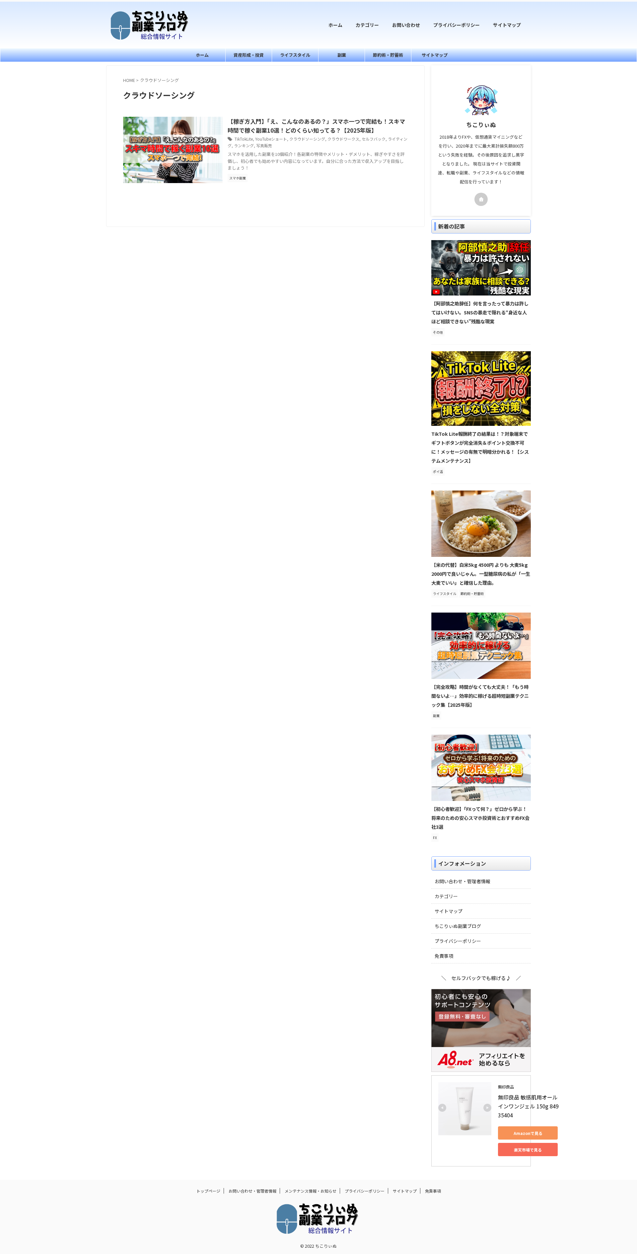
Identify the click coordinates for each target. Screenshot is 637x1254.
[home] (481, 199)
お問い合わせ (406, 25)
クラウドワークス (343, 139)
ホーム (335, 25)
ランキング (244, 145)
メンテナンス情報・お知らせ (310, 1191)
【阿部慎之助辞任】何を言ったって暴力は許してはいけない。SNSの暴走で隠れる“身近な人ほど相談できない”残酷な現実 (480, 312)
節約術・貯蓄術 (388, 55)
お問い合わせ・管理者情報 (462, 881)
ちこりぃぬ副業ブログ (458, 926)
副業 (341, 55)
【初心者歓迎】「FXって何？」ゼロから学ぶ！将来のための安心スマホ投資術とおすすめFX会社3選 (480, 817)
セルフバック (374, 139)
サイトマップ (507, 25)
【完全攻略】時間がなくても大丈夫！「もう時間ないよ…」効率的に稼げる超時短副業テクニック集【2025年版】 (480, 695)
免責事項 (444, 956)
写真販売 (264, 145)
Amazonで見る (528, 1133)
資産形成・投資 (249, 55)
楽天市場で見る (528, 1150)
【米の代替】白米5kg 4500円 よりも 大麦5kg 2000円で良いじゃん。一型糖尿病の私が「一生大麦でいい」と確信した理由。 (480, 573)
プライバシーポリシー (456, 25)
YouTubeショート (271, 139)
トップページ (208, 1191)
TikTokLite (244, 139)
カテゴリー (367, 25)
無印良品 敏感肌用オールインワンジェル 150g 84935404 (528, 1106)
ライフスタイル (295, 55)
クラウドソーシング (307, 139)
